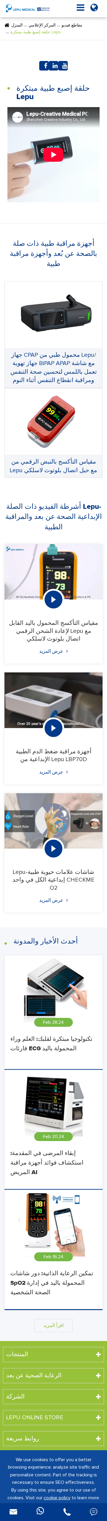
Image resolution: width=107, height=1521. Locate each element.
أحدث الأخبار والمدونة (45, 941)
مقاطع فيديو (72, 25)
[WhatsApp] (40, 1512)
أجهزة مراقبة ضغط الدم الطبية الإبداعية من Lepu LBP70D (54, 755)
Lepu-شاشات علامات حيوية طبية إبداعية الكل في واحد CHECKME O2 (53, 880)
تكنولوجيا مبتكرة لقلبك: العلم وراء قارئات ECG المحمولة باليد (51, 1043)
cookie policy (57, 1497)
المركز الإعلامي (42, 25)
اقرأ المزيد (53, 1325)
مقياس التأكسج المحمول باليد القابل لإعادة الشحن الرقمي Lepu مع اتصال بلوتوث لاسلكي (53, 631)
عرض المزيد (51, 651)
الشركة (15, 1397)
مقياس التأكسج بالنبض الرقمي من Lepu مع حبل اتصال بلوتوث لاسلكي (53, 466)
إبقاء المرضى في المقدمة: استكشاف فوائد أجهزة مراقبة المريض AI (47, 1162)
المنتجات (17, 1354)
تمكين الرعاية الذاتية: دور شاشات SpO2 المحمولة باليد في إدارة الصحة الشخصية (51, 1282)
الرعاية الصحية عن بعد (34, 1375)
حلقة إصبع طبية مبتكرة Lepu (35, 32)
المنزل (17, 25)
